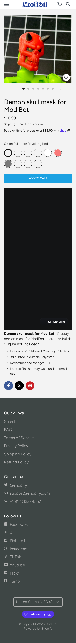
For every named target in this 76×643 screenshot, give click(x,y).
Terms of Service (19, 437)
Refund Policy (16, 462)
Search (10, 421)
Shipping (9, 124)
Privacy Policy (16, 445)
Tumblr (16, 581)
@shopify (18, 485)
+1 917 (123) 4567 (25, 501)
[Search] (68, 4)
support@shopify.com (30, 493)
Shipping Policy (17, 453)
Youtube (17, 565)
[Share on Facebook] (8, 385)
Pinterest (17, 540)
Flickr (14, 573)
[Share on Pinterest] (30, 385)
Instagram (18, 548)
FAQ (8, 429)
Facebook (19, 524)
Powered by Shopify (38, 628)
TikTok (15, 556)
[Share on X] (19, 385)
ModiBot (51, 624)
